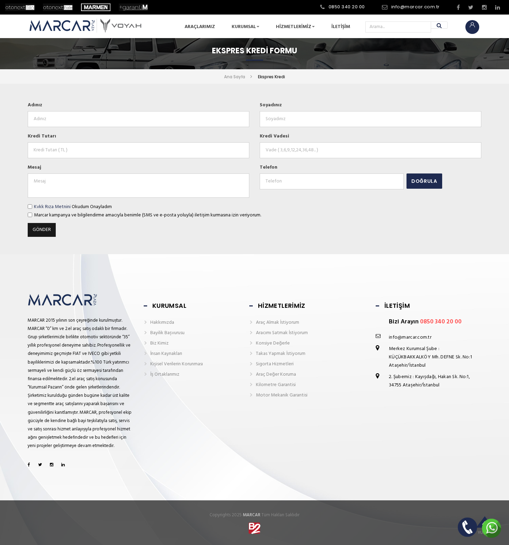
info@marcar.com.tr (415, 6)
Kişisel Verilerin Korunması (176, 364)
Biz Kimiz (159, 343)
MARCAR (251, 515)
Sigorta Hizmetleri (275, 364)
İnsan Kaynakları (166, 354)
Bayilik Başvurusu (167, 333)
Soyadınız (271, 105)
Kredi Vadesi (274, 136)
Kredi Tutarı (42, 136)
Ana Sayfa (234, 77)
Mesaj (34, 167)
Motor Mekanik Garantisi (281, 395)
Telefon (268, 167)
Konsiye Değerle (273, 343)
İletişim (340, 27)
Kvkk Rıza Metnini (52, 207)
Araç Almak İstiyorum (277, 323)
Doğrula (424, 181)
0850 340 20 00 (347, 6)
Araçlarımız (200, 27)
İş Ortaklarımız (164, 374)
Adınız (35, 105)
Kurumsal (244, 27)
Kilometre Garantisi (276, 385)
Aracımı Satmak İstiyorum (282, 333)
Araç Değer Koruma (276, 374)
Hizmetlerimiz (293, 27)
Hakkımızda (162, 323)
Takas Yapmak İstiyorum (280, 354)
